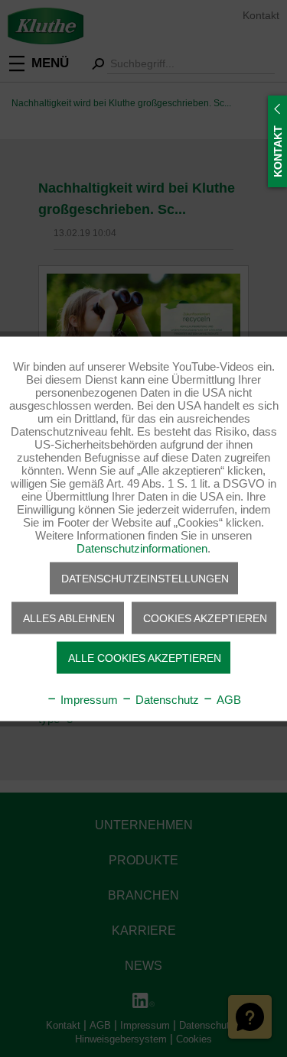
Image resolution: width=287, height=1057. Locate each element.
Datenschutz (165, 698)
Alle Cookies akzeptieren (144, 657)
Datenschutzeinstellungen (145, 578)
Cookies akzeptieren (205, 617)
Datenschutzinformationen (142, 547)
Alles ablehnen (69, 617)
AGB (227, 698)
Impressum (87, 698)
